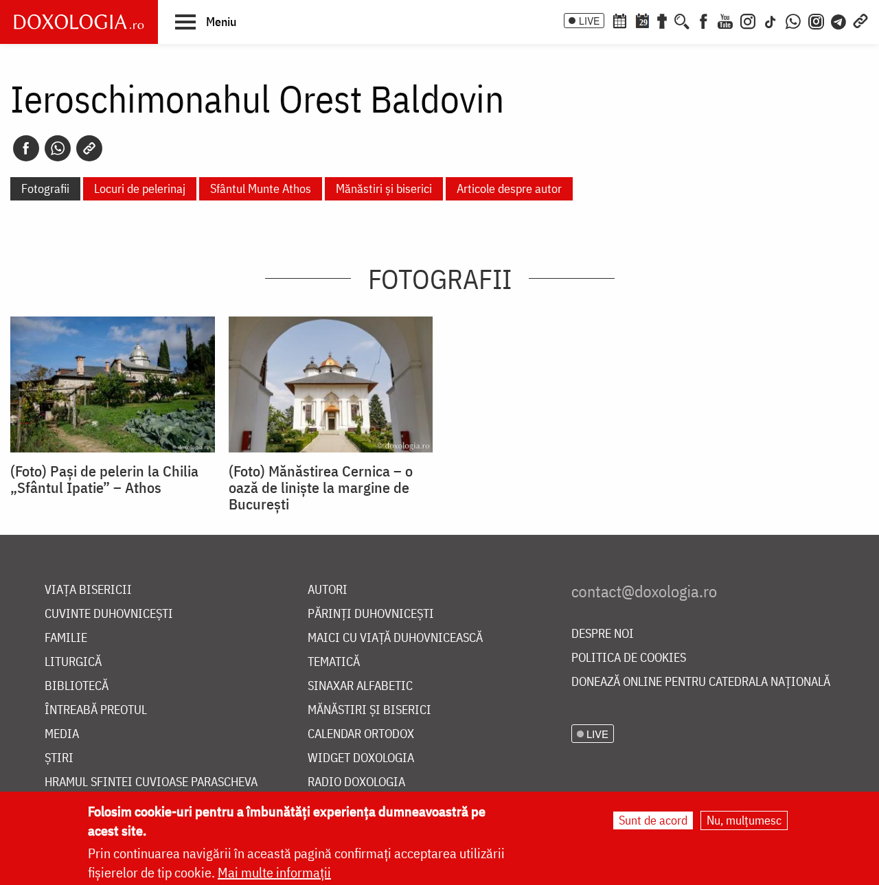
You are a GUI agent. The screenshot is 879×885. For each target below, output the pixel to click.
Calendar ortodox (361, 734)
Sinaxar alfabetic (360, 686)
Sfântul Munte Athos (260, 188)
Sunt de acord (653, 820)
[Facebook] (703, 19)
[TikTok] (770, 19)
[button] (205, 21)
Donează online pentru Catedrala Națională (700, 682)
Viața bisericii (88, 590)
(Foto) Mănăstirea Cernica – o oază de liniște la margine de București (321, 487)
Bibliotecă (77, 686)
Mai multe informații (274, 872)
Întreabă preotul (96, 710)
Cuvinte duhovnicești (109, 614)
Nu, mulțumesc (744, 820)
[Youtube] (725, 19)
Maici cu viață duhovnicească (395, 638)
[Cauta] (682, 20)
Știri (59, 758)
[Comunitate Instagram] (816, 19)
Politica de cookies (628, 658)
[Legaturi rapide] (860, 20)
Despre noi (602, 634)
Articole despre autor (509, 188)
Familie (66, 638)
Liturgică (73, 662)
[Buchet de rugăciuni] (662, 19)
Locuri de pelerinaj (139, 188)
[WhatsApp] (793, 19)
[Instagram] (747, 19)
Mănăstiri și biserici (384, 188)
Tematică (334, 662)
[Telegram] (839, 19)
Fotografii (45, 188)
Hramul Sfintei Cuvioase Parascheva (151, 782)
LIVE (589, 20)
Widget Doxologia (361, 758)
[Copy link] (89, 148)
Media (62, 734)
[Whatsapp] (58, 148)
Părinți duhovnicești (371, 614)
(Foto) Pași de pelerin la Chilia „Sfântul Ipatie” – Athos (104, 479)
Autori (327, 590)
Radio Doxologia (356, 782)
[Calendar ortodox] (619, 19)
